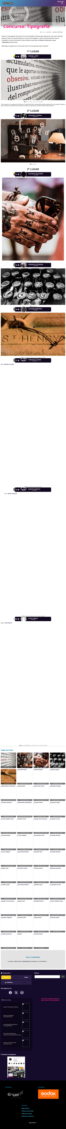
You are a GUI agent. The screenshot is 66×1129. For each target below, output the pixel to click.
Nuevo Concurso (45, 40)
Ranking (6, 42)
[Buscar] (63, 976)
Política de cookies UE (28, 1116)
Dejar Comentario (58, 32)
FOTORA (49, 32)
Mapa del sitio (25, 1108)
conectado (25, 961)
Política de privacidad (27, 1111)
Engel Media (32, 1122)
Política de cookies (27, 1113)
